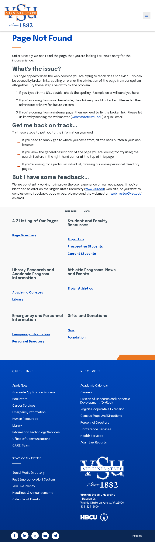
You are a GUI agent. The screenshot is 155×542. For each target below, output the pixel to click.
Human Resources (25, 419)
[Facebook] (14, 536)
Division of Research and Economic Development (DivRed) (105, 401)
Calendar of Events (26, 499)
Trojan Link (76, 239)
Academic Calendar (94, 385)
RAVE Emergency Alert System (33, 479)
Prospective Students (85, 246)
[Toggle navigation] (146, 15)
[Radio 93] (55, 536)
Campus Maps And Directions (101, 416)
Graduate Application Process (34, 392)
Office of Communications (31, 439)
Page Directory (24, 235)
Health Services (92, 436)
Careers (86, 392)
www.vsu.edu (94, 189)
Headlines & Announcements (32, 493)
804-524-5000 (90, 507)
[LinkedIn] (25, 536)
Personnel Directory (28, 341)
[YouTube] (45, 536)
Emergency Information (31, 334)
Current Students (82, 253)
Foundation (76, 337)
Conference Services (96, 429)
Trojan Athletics (80, 288)
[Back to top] (148, 528)
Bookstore (20, 399)
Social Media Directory (28, 472)
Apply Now (19, 385)
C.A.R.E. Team (20, 445)
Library (17, 299)
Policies (137, 536)
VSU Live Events (23, 486)
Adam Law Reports (94, 442)
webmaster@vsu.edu (87, 117)
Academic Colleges (27, 292)
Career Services (24, 405)
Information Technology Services (36, 432)
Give (71, 330)
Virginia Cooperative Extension (102, 409)
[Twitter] (35, 536)
